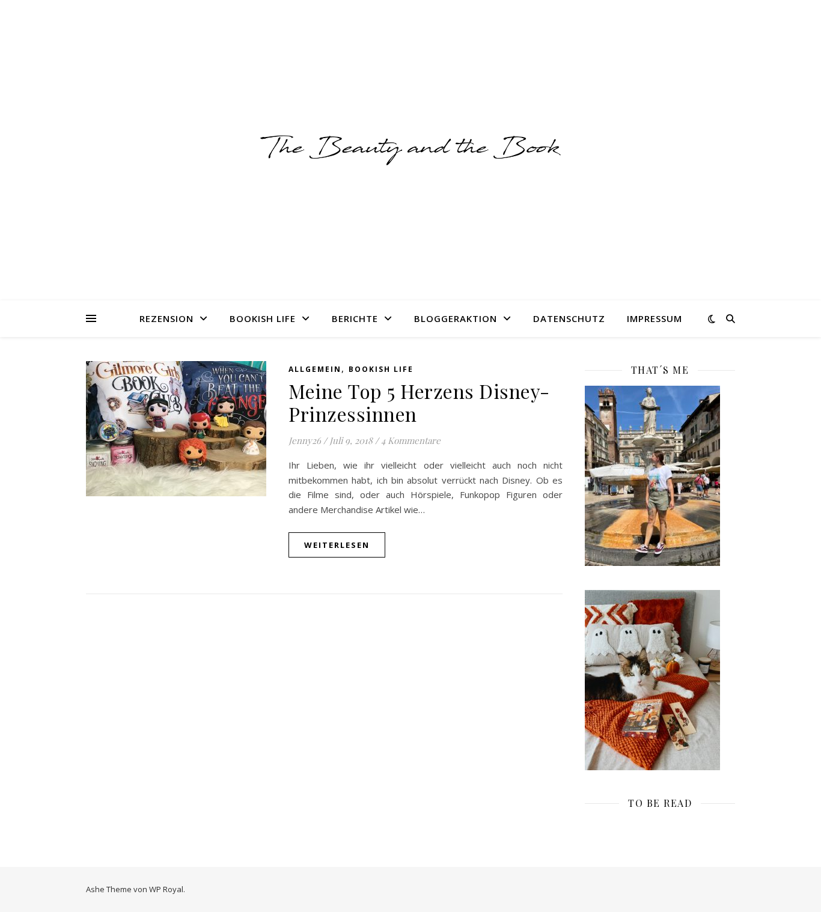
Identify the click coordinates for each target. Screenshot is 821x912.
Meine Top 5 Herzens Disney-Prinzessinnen (419, 402)
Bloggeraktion (455, 318)
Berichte (355, 318)
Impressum (654, 318)
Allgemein (314, 369)
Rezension (166, 318)
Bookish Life (263, 318)
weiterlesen (337, 545)
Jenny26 (304, 440)
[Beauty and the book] (410, 150)
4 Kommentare (411, 440)
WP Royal (166, 889)
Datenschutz (569, 318)
